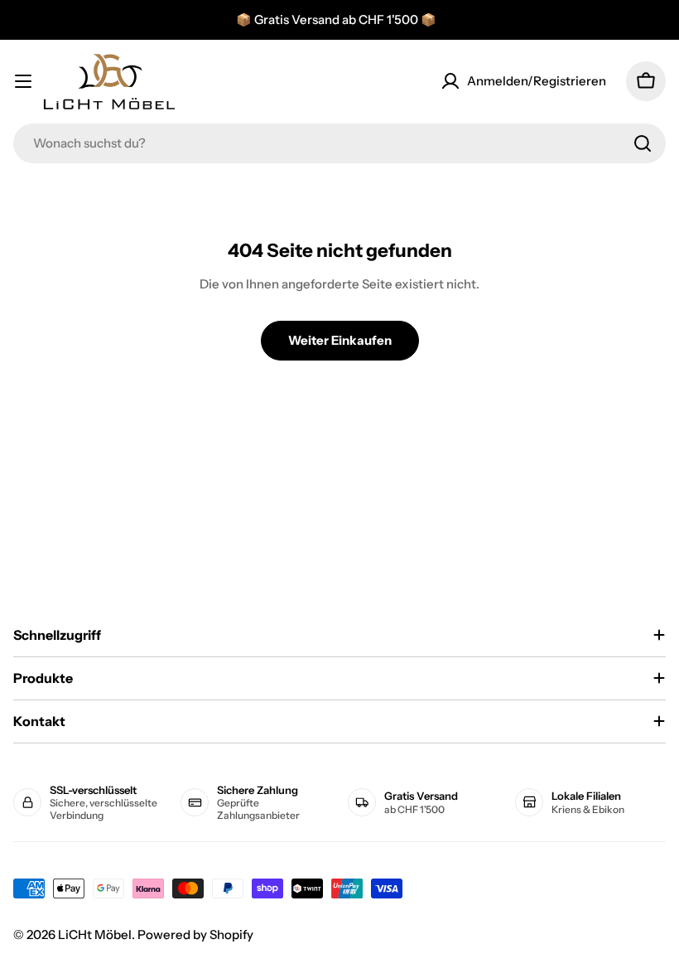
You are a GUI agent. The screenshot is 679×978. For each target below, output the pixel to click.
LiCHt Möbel (95, 934)
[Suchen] (643, 143)
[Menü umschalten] (23, 81)
